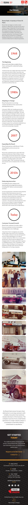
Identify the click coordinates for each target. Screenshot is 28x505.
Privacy (14, 500)
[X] (12, 485)
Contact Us (14, 454)
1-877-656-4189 (16, 477)
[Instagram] (18, 485)
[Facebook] (9, 485)
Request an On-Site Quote (14, 452)
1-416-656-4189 (16, 475)
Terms (14, 499)
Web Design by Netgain (14, 502)
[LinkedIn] (15, 485)
